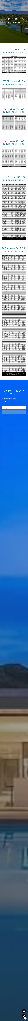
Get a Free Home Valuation (14, 412)
